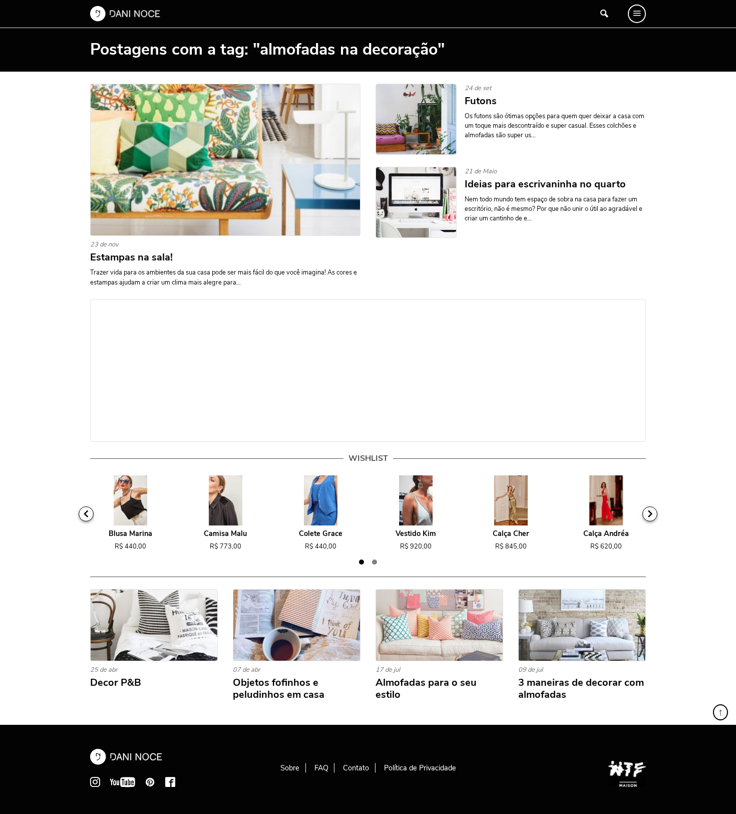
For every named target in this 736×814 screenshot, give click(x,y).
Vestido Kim (416, 533)
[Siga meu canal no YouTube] (122, 782)
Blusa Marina (130, 533)
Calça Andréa (606, 533)
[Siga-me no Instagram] (95, 782)
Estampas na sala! (131, 257)
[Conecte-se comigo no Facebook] (170, 782)
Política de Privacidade (420, 768)
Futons (481, 101)
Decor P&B (115, 683)
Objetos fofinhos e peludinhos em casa (278, 689)
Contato (356, 768)
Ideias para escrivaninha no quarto (545, 184)
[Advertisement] (368, 370)
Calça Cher (511, 533)
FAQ (321, 768)
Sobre (289, 768)
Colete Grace (320, 533)
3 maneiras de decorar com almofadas (581, 689)
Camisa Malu (225, 533)
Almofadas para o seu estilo (426, 689)
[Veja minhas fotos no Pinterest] (150, 782)
